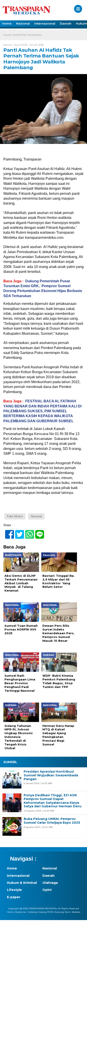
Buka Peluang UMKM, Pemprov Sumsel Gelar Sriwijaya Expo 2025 (52, 821)
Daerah (65, 23)
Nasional (23, 23)
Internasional (44, 23)
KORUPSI (19, 34)
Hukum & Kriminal (22, 883)
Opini (47, 890)
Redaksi (76, 912)
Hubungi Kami (62, 912)
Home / (8, 34)
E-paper (13, 897)
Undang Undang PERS (40, 912)
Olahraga (50, 883)
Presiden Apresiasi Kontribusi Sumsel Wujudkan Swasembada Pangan (51, 775)
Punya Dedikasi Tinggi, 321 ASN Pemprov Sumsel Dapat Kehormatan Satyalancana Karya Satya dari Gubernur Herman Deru (52, 800)
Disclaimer (21, 912)
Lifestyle (14, 890)
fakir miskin (15, 516)
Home (7, 23)
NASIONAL (35, 34)
